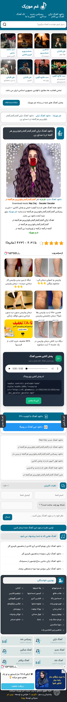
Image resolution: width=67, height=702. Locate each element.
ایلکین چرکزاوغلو (13, 604)
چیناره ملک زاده (55, 619)
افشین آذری (36, 598)
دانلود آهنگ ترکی (56, 14)
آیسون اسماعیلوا (34, 593)
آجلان (18, 588)
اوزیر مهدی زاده (55, 604)
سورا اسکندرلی (55, 624)
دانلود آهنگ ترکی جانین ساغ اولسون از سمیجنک (40, 561)
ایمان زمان (57, 609)
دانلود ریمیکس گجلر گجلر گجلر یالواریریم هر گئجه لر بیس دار (37, 454)
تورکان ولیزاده (15, 614)
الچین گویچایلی (14, 598)
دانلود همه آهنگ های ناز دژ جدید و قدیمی (45, 468)
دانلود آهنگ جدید (54, 199)
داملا (39, 619)
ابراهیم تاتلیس (14, 593)
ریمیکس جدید (36, 14)
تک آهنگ (20, 14)
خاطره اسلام (15, 619)
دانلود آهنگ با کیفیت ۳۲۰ (31, 416)
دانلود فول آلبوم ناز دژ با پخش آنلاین (47, 461)
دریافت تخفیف (18, 686)
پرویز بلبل (16, 609)
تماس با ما (30, 17)
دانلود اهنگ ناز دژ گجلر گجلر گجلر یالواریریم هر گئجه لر (40, 447)
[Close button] (64, 666)
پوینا (23, 698)
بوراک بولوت (36, 609)
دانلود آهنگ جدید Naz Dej (51, 440)
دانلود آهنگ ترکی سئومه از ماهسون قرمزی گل (41, 554)
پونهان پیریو (56, 614)
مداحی (43, 17)
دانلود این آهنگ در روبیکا (30, 427)
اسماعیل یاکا (56, 598)
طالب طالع (57, 593)
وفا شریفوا (37, 588)
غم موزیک (34, 6)
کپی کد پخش (33, 400)
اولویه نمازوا (36, 604)
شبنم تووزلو (56, 588)
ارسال (7, 517)
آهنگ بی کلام (57, 17)
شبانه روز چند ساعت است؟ (52, 505)
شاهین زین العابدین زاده (51, 630)
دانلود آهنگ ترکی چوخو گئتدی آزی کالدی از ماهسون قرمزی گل (34, 546)
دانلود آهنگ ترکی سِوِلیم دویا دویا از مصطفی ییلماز (39, 569)
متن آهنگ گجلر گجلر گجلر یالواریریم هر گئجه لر (43, 475)
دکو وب (34, 694)
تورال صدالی (36, 614)
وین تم (10, 694)
